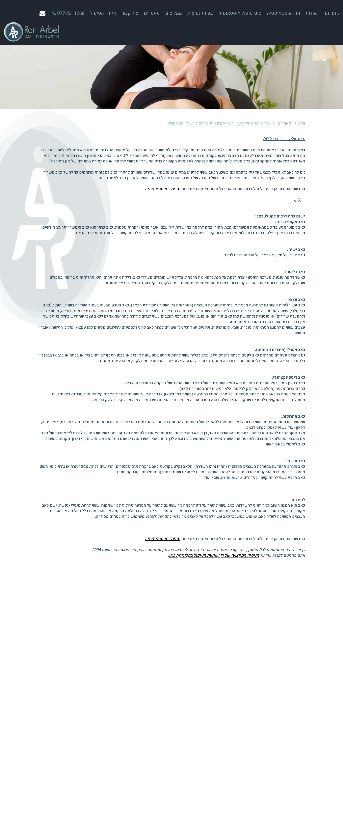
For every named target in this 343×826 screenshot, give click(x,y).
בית (302, 123)
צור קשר (130, 13)
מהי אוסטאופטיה (283, 13)
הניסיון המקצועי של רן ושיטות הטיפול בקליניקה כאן (214, 555)
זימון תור (330, 13)
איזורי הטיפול (103, 13)
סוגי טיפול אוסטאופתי (239, 13)
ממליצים (173, 13)
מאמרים (152, 13)
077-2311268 (70, 13)
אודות (311, 13)
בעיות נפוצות (200, 13)
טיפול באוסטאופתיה (162, 189)
